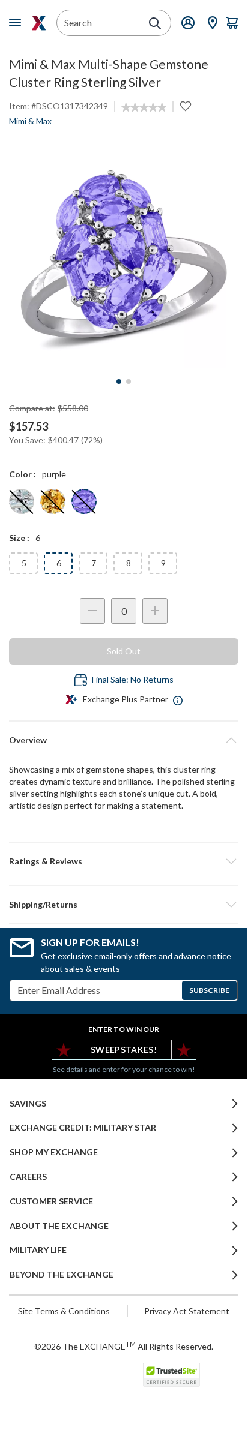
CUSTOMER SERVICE (51, 1201)
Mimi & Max (30, 121)
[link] (143, 107)
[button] (123, 861)
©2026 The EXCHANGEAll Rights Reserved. (123, 1346)
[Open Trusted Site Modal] (171, 1375)
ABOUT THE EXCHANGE (59, 1226)
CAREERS (28, 1177)
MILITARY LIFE (38, 1250)
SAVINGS (28, 1103)
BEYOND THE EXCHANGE (61, 1274)
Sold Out (124, 651)
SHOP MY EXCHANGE (54, 1152)
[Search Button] (155, 23)
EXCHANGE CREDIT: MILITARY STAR (83, 1127)
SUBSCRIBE (209, 990)
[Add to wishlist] (186, 106)
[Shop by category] (17, 22)
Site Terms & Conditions (64, 1311)
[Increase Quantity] (155, 611)
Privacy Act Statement (186, 1311)
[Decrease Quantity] (92, 611)
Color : (22, 474)
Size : (19, 538)
